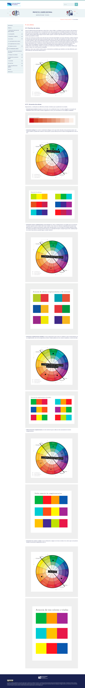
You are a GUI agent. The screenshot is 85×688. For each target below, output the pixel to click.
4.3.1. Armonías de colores (13, 48)
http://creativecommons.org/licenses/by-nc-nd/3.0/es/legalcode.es (32, 685)
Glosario (9, 69)
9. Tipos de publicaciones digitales (12, 66)
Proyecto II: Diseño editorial (42, 12)
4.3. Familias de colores (12, 46)
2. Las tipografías (11, 34)
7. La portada (10, 60)
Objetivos (10, 27)
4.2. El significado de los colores (14, 43)
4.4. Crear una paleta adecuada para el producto (15, 52)
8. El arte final (10, 63)
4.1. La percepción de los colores (14, 41)
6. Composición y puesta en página (13, 58)
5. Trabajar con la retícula (12, 54)
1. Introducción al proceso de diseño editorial (13, 31)
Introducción (10, 25)
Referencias (10, 71)
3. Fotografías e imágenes (13, 36)
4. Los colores (10, 38)
